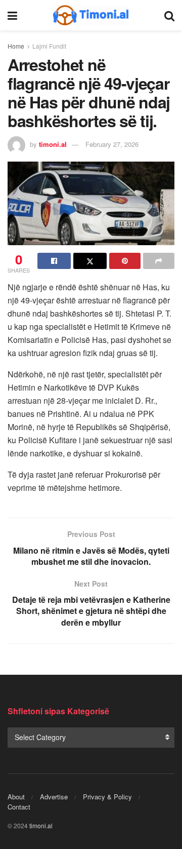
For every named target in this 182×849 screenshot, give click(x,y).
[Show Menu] (12, 15)
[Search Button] (169, 15)
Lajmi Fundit (49, 46)
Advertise (54, 796)
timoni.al (53, 144)
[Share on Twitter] (90, 261)
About (16, 796)
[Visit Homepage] (91, 15)
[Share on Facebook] (54, 261)
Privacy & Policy (107, 796)
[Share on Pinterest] (125, 261)
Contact (19, 807)
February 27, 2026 (112, 144)
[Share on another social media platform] (158, 261)
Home (16, 46)
